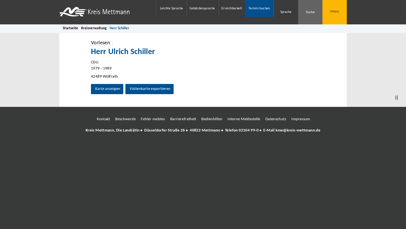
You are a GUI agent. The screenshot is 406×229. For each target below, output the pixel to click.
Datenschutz (275, 119)
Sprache (285, 12)
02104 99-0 (249, 130)
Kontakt (103, 119)
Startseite (70, 28)
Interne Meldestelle (244, 119)
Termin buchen (259, 8)
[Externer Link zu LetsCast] (231, 143)
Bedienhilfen (211, 119)
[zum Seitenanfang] (397, 97)
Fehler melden (153, 119)
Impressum (300, 119)
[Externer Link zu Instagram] (183, 143)
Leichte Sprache (171, 8)
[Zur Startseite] (105, 12)
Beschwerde (125, 119)
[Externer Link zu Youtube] (212, 143)
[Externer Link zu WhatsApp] (221, 143)
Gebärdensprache (202, 8)
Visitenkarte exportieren (150, 89)
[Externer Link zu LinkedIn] (202, 143)
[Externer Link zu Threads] (193, 143)
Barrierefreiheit (183, 119)
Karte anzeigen (107, 89)
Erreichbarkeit (231, 8)
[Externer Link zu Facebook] (174, 143)
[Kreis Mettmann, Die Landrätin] (203, 131)
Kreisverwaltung (94, 28)
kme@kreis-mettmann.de (298, 130)
